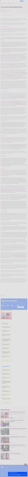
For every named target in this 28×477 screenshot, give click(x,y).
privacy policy (18, 474)
